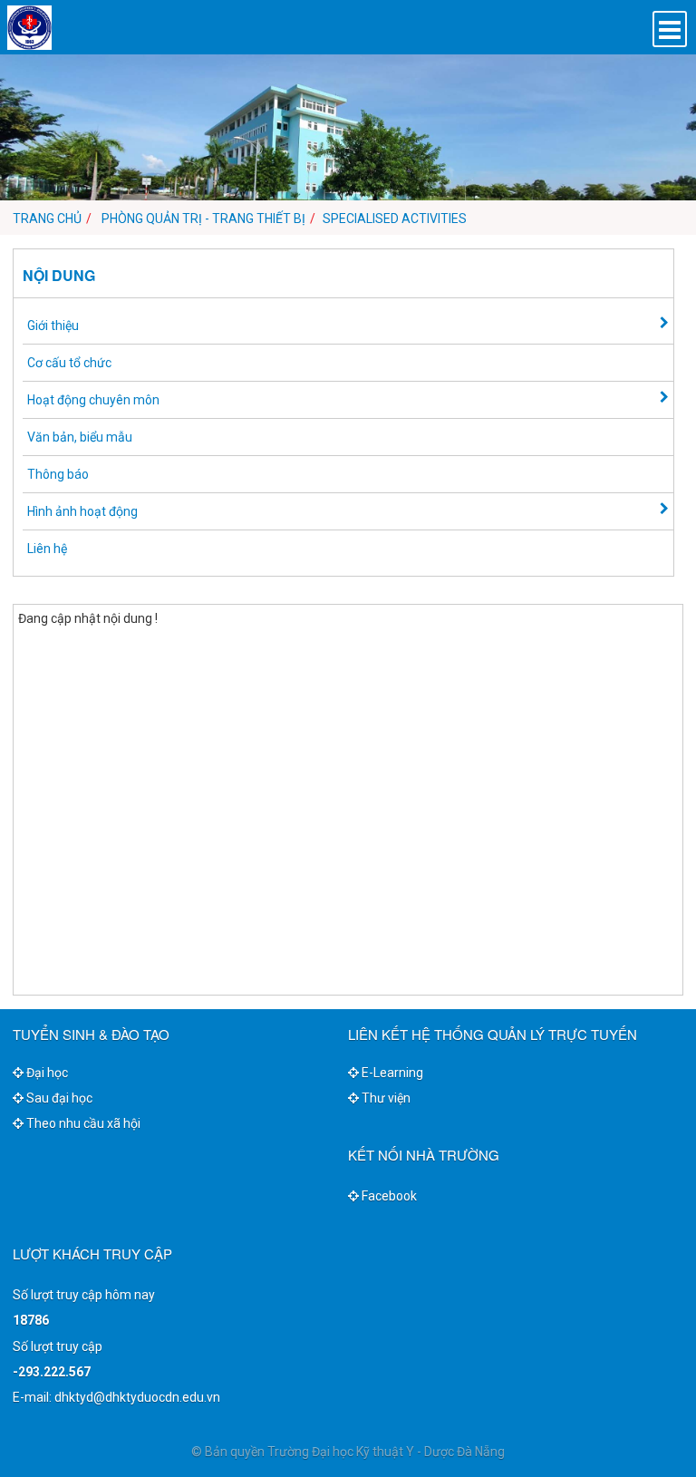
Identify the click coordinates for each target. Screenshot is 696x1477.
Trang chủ (47, 218)
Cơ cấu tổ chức (69, 362)
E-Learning (391, 1072)
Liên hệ (47, 548)
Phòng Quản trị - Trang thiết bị (203, 218)
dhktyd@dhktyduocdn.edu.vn (137, 1397)
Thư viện (385, 1098)
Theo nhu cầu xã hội (82, 1123)
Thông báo (58, 474)
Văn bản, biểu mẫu (79, 437)
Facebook (388, 1196)
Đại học (46, 1072)
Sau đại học (58, 1098)
